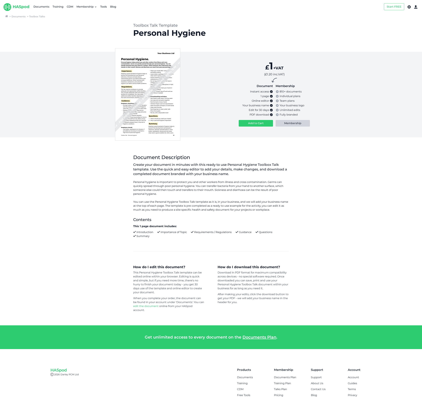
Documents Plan (259, 337)
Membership (85, 6)
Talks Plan (280, 389)
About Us (317, 383)
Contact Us (318, 389)
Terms (352, 389)
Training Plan (282, 383)
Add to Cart (256, 123)
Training (58, 6)
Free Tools (243, 395)
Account (353, 377)
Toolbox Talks (37, 16)
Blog (113, 6)
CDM (70, 6)
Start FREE (394, 6)
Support (316, 377)
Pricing (278, 395)
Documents (41, 6)
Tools (103, 6)
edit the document (146, 306)
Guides (352, 383)
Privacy (352, 395)
